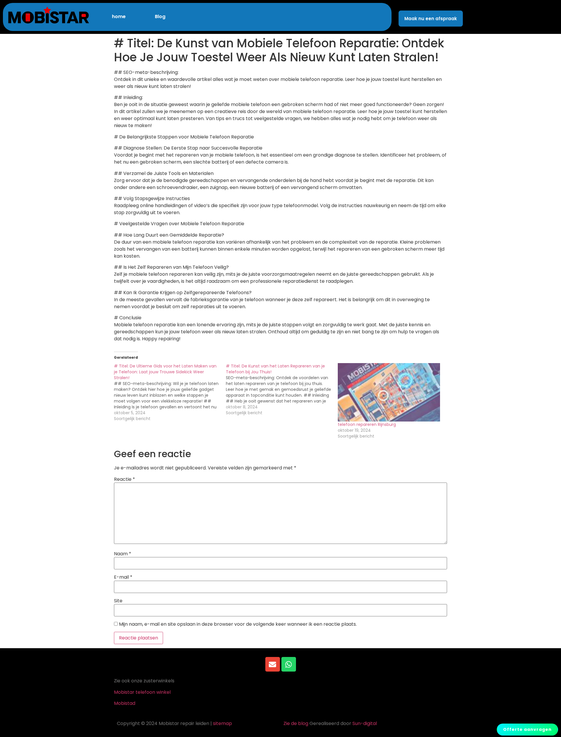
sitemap (222, 723)
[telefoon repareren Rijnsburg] (391, 392)
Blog (160, 16)
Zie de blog (295, 723)
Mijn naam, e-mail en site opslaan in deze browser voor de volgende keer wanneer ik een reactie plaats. (238, 624)
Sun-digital (364, 723)
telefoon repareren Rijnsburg (367, 424)
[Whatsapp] (288, 664)
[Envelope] (272, 664)
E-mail (123, 577)
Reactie (124, 479)
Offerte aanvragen (527, 729)
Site (118, 601)
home (119, 16)
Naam (122, 554)
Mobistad (124, 703)
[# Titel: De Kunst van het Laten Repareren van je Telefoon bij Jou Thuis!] (282, 389)
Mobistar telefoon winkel (142, 692)
